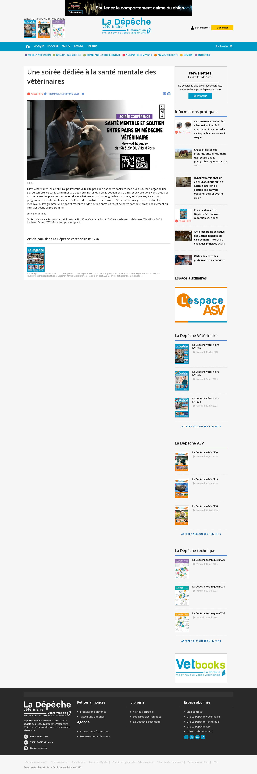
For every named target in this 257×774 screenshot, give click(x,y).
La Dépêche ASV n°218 (205, 506)
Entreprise (204, 54)
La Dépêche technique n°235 (208, 559)
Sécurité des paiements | (171, 762)
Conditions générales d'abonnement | (133, 762)
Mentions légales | (99, 762)
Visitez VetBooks (143, 711)
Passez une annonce (92, 716)
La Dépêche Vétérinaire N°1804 (205, 400)
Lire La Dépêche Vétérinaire (203, 716)
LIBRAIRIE (92, 46)
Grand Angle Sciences (68, 54)
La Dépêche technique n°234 (208, 586)
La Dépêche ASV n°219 (205, 479)
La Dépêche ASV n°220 (205, 452)
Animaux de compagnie (139, 54)
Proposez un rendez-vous (95, 736)
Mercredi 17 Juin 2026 (207, 405)
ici (80, 222)
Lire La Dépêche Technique (203, 721)
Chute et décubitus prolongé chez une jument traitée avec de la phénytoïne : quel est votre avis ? (210, 157)
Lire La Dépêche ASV (199, 726)
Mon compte (194, 711)
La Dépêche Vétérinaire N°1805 (205, 373)
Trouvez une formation (94, 731)
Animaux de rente (168, 54)
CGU (215, 762)
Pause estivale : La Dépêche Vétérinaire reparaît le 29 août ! (206, 214)
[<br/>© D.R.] (98, 140)
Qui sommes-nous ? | (37, 762)
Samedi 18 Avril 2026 (206, 617)
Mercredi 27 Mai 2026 (207, 483)
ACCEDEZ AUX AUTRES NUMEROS (201, 426)
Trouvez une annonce (93, 711)
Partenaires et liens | (199, 762)
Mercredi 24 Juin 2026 (207, 379)
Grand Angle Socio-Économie (103, 54)
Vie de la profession (39, 54)
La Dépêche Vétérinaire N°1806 (205, 346)
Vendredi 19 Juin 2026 (207, 563)
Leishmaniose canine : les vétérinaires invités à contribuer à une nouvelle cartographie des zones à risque (209, 129)
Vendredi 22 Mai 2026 (207, 590)
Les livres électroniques (147, 716)
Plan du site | (79, 762)
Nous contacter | (60, 762)
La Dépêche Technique (146, 721)
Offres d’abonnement (200, 731)
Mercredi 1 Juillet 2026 (207, 352)
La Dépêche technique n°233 (208, 613)
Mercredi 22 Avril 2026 (207, 510)
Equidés (188, 54)
